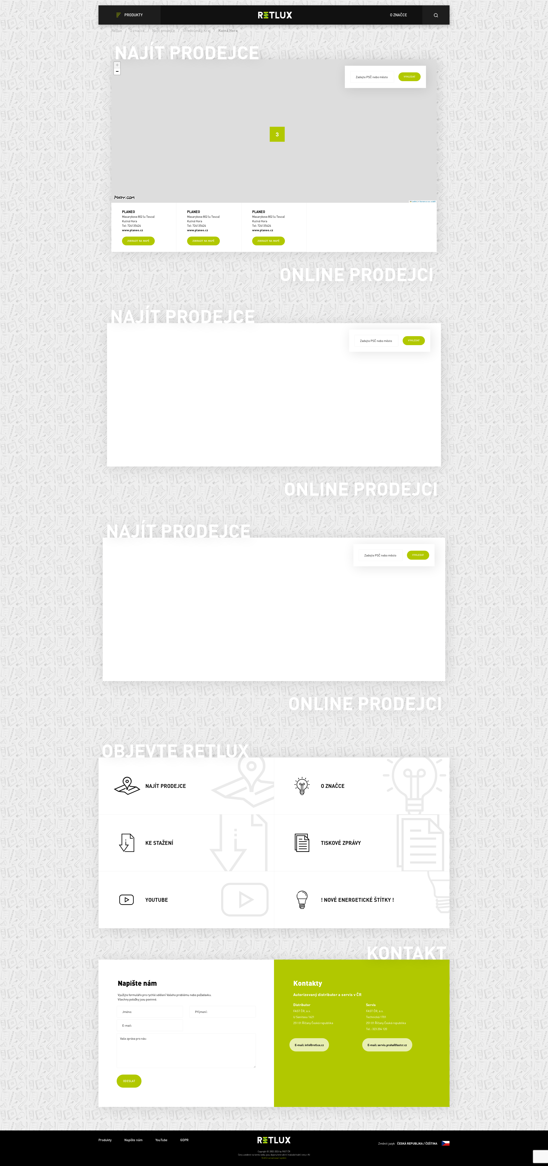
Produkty (105, 1140)
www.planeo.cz (132, 230)
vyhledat (409, 76)
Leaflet (414, 201)
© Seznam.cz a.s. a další (427, 201)
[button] (274, 131)
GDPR (184, 1140)
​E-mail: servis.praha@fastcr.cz (387, 1045)
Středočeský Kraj (196, 30)
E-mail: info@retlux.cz (309, 1045)
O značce (137, 30)
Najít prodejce (163, 30)
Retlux (116, 30)
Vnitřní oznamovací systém (274, 1158)
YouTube (161, 1140)
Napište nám (133, 1140)
